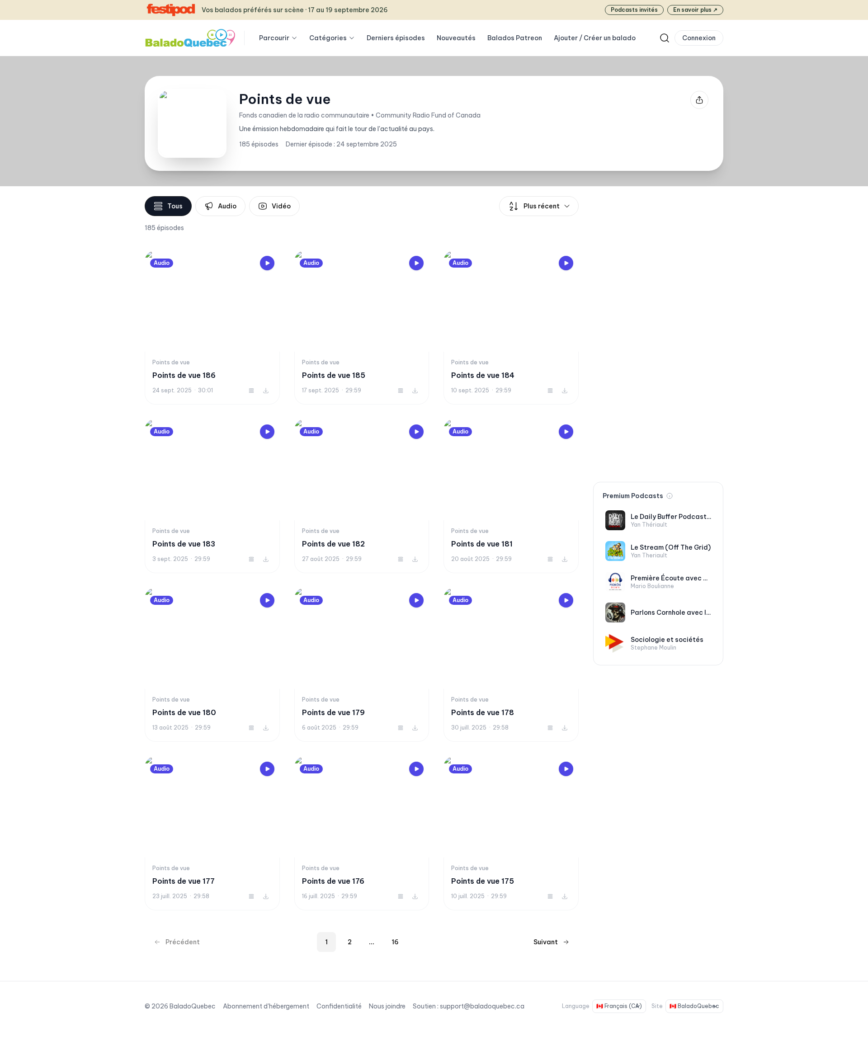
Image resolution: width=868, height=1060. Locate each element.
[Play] (267, 263)
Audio (227, 206)
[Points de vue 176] (361, 833)
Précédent (182, 942)
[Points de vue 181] (511, 496)
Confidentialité (339, 1006)
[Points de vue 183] (212, 496)
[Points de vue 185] (361, 327)
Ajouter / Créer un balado (595, 38)
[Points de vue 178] (511, 665)
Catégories (328, 38)
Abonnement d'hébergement (266, 1006)
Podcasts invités (634, 9)
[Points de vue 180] (212, 665)
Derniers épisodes (396, 38)
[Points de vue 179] (361, 665)
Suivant (545, 942)
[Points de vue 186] (212, 327)
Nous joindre (387, 1006)
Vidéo (281, 206)
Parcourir (274, 38)
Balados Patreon (514, 38)
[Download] (265, 390)
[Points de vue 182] (361, 496)
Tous (175, 206)
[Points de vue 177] (212, 833)
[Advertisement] (658, 331)
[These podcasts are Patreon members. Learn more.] (669, 495)
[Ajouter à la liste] (251, 390)
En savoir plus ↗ (695, 9)
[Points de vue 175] (511, 833)
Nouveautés (456, 38)
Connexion (699, 38)
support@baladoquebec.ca (482, 1006)
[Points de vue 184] (511, 327)
